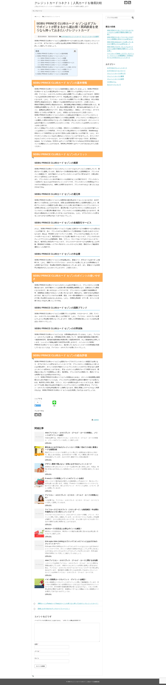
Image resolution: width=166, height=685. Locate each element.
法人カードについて (114, 84)
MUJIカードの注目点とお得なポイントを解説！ (63, 529)
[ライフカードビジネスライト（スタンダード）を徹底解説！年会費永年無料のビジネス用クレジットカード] (39, 513)
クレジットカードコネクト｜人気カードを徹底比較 (68, 3)
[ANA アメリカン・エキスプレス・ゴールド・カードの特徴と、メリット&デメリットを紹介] (39, 436)
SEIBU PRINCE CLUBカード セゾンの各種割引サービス (57, 62)
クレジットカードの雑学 (90, 36)
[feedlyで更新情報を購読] (125, 2)
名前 (36, 644)
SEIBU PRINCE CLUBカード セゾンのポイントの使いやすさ (56, 67)
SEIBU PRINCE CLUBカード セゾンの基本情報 (52, 53)
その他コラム (111, 82)
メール (37, 651)
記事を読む (48, 443)
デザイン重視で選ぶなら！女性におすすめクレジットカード (68, 464)
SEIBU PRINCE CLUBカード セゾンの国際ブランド (56, 69)
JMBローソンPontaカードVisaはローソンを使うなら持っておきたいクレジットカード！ (68, 603)
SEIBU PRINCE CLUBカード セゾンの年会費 (54, 65)
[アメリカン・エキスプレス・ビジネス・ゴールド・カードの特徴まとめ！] (39, 499)
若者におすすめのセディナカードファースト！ (54, 608)
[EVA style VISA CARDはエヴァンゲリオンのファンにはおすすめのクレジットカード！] (39, 545)
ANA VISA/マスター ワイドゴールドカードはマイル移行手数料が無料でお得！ (120, 32)
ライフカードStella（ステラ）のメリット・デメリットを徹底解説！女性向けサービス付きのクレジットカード (120, 55)
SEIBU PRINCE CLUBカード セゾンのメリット (52, 56)
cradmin (96, 420)
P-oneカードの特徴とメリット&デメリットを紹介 (64, 478)
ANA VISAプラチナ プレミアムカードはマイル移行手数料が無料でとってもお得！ (120, 49)
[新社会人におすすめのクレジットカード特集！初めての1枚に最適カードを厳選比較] (39, 451)
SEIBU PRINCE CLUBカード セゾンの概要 (53, 58)
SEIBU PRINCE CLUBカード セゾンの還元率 (54, 60)
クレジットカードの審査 (115, 76)
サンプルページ (37, 11)
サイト (36, 658)
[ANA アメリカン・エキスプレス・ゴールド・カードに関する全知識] (39, 564)
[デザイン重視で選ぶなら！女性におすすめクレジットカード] (39, 468)
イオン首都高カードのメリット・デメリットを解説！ (66, 579)
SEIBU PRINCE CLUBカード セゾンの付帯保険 (54, 71)
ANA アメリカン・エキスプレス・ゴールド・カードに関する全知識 (71, 560)
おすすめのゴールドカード (116, 71)
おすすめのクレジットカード (71, 36)
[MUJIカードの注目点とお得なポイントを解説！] (39, 532)
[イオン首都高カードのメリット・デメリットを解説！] (39, 583)
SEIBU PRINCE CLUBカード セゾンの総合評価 (52, 74)
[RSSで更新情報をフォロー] (129, 2)
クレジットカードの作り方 (116, 73)
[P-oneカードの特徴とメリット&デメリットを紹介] (39, 482)
